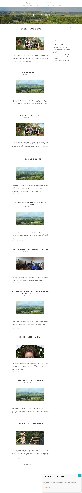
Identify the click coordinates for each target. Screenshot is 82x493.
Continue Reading (19, 63)
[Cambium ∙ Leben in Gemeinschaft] (40, 3)
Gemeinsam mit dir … (30, 72)
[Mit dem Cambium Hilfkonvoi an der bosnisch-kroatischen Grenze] (30, 307)
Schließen (79, 475)
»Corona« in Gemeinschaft (30, 159)
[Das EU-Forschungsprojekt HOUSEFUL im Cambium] (30, 218)
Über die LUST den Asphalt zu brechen (61, 47)
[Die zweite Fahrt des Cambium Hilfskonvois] (30, 263)
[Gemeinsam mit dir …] (30, 86)
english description (57, 38)
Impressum (55, 36)
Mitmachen (50, 5)
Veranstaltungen (40, 5)
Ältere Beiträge (26, 464)
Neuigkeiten (30, 5)
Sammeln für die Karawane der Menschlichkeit (62, 54)
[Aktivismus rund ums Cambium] (30, 394)
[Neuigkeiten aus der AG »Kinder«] (30, 438)
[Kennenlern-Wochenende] (30, 43)
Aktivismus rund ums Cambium (30, 380)
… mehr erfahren (46, 480)
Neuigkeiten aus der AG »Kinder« (30, 424)
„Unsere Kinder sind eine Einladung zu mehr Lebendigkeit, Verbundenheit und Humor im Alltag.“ (61, 51)
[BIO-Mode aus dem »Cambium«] (30, 351)
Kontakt (54, 40)
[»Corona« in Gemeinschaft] (30, 173)
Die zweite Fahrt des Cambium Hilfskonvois (30, 250)
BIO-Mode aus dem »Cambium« (30, 337)
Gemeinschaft (21, 5)
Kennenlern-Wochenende (30, 29)
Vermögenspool (59, 5)
